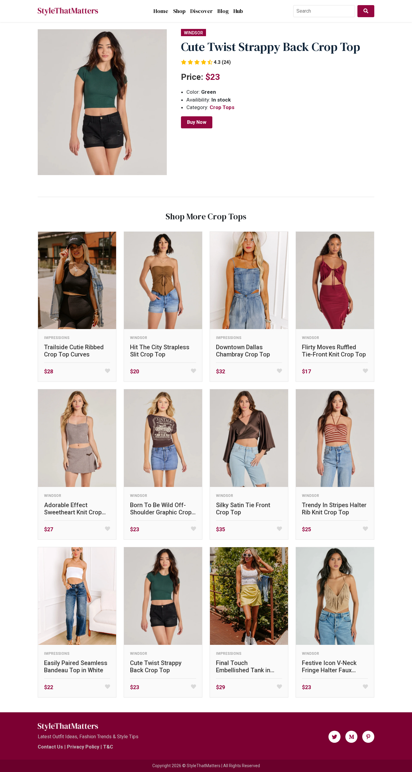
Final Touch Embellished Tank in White (243, 666)
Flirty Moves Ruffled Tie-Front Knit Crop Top (334, 351)
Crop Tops (222, 107)
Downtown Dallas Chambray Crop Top (243, 351)
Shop (179, 11)
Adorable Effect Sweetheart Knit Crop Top (73, 508)
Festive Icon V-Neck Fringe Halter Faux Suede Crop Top (329, 666)
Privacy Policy (83, 747)
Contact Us (50, 747)
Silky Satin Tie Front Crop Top (243, 508)
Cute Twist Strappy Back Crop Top (156, 666)
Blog (223, 11)
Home (161, 11)
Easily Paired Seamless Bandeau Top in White (75, 666)
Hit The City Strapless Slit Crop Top (159, 351)
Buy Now (196, 122)
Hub (238, 11)
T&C (108, 747)
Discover (201, 11)
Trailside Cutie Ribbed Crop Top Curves (74, 351)
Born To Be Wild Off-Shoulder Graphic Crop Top (161, 508)
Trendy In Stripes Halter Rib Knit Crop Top (334, 508)
